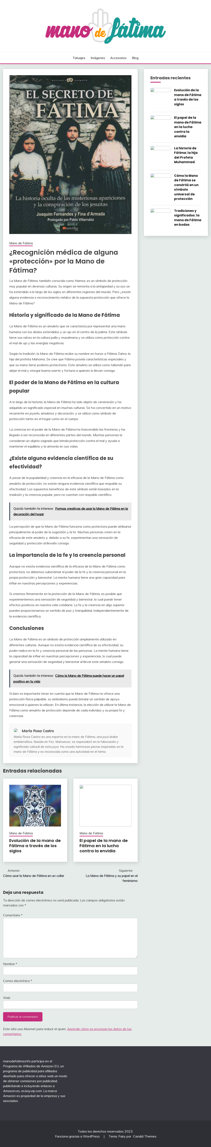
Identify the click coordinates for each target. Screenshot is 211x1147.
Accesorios (118, 58)
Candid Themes (144, 1136)
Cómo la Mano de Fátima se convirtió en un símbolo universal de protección (186, 187)
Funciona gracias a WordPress (78, 1136)
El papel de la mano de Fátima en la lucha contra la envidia (104, 846)
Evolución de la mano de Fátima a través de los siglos (35, 846)
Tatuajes (79, 58)
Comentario (12, 915)
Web (6, 998)
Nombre (10, 964)
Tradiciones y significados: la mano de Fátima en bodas (187, 218)
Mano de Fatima (21, 243)
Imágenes (98, 58)
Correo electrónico (17, 981)
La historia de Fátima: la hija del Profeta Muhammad (186, 155)
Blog (135, 58)
